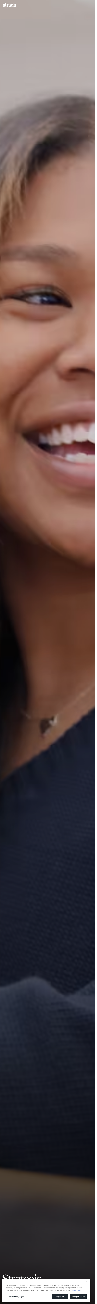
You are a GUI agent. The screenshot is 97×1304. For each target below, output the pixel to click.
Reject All (60, 1297)
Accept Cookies (78, 1297)
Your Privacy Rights (17, 1297)
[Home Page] (9, 5)
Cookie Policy (76, 1290)
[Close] (86, 1282)
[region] (46, 1290)
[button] (90, 5)
